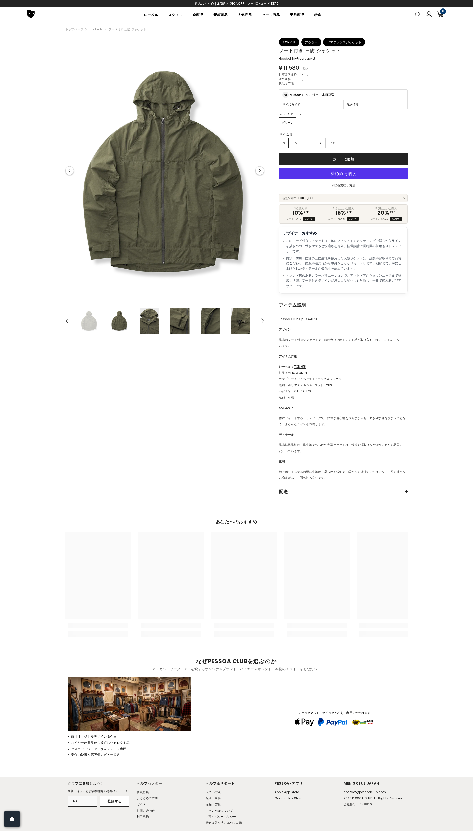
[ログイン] (429, 14)
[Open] (12, 819)
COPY (309, 218)
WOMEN (301, 373)
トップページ (74, 29)
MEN (291, 373)
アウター (304, 379)
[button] (69, 170)
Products (96, 29)
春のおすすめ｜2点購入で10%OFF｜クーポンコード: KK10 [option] (237, 3)
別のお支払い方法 (343, 185)
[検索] (417, 14)
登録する (114, 801)
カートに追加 (343, 159)
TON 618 (300, 366)
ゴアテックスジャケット (328, 379)
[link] (98, 625)
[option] (164, 170)
